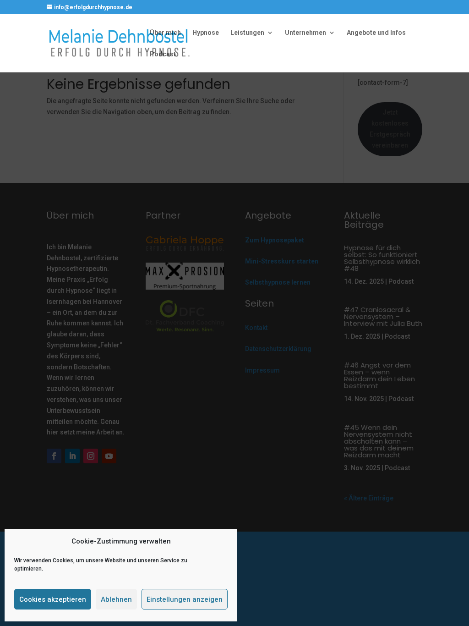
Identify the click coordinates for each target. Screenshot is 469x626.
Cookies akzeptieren (52, 599)
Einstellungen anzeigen (185, 599)
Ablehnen (116, 599)
